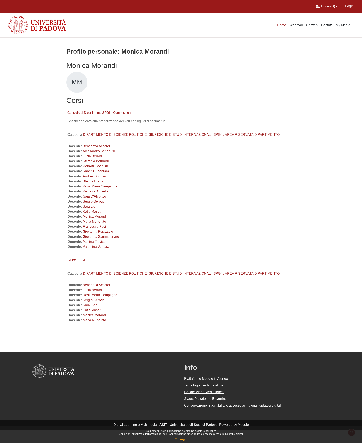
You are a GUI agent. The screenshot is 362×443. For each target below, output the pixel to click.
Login (349, 6)
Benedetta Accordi (96, 146)
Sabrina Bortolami (96, 171)
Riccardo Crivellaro (97, 191)
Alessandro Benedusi (99, 151)
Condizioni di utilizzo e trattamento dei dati (143, 434)
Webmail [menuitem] (296, 25)
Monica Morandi (95, 216)
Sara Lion (90, 206)
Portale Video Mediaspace (204, 392)
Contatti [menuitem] (326, 25)
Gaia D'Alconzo (94, 196)
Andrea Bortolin (94, 176)
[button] (326, 6)
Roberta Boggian (95, 166)
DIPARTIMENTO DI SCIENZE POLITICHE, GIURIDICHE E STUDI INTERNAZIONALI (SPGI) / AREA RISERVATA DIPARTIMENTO (181, 134)
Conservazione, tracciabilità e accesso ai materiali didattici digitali (206, 434)
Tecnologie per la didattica (203, 385)
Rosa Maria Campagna (100, 186)
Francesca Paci (94, 226)
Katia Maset (91, 211)
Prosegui (181, 439)
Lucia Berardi (93, 156)
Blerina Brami (93, 181)
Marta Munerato (94, 221)
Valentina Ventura (96, 246)
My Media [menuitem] (343, 25)
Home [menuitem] (281, 25)
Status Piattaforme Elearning (205, 398)
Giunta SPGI (76, 260)
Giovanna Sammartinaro (101, 236)
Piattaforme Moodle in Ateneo (206, 378)
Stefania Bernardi (96, 161)
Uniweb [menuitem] (312, 25)
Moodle (243, 424)
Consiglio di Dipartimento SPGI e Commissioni (99, 112)
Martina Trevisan (95, 241)
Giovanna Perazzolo (98, 231)
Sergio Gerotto (93, 201)
